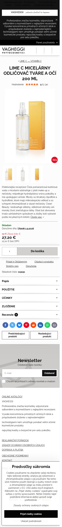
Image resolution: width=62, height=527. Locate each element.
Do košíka (37, 251)
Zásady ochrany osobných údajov (31, 505)
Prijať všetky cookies (31, 514)
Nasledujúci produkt (44, 335)
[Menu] (56, 50)
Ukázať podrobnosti (31, 521)
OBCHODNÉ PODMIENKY (15, 455)
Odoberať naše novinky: (30, 365)
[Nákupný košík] (48, 50)
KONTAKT (7, 460)
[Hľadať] (40, 50)
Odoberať (49, 373)
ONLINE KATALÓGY (12, 396)
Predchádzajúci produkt (16, 335)
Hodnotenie (18, 84)
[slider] (32, 84)
